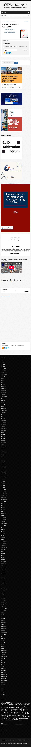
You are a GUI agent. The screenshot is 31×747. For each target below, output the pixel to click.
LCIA (23, 712)
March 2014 (3, 620)
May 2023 (3, 418)
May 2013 (3, 640)
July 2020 (2, 479)
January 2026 (3, 370)
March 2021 (3, 464)
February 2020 (3, 489)
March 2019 (3, 511)
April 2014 (3, 618)
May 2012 (3, 664)
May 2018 (3, 531)
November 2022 (4, 424)
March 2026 (3, 366)
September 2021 (4, 452)
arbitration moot (4, 704)
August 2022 (3, 430)
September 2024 (4, 396)
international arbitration (19, 710)
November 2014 (4, 604)
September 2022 (4, 428)
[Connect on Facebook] (6, 53)
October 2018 (3, 521)
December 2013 (4, 626)
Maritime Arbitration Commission (7, 713)
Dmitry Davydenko (6, 21)
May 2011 (2, 686)
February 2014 (3, 622)
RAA (15, 715)
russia (9, 717)
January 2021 (3, 467)
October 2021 (3, 450)
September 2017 (4, 547)
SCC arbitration (7, 718)
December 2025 (4, 372)
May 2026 (3, 362)
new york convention (4, 715)
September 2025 (4, 374)
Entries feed (3, 728)
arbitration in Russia (26, 703)
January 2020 (3, 491)
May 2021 (3, 460)
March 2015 (3, 598)
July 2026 (2, 360)
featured (22, 709)
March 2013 (3, 644)
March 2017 (3, 559)
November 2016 (4, 567)
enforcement (14, 707)
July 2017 (2, 551)
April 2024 (3, 404)
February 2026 (3, 368)
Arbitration (10, 703)
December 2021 (4, 446)
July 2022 (2, 432)
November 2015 (4, 585)
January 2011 (3, 694)
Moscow (27, 714)
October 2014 (3, 606)
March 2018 (3, 535)
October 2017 (3, 545)
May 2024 (3, 402)
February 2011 (3, 692)
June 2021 (3, 458)
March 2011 (3, 690)
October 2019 (3, 497)
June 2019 (3, 505)
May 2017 (3, 555)
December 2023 (4, 408)
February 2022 (3, 442)
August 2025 (3, 376)
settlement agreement (24, 718)
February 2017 (3, 561)
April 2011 (3, 688)
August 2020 (3, 477)
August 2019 (3, 501)
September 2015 (4, 588)
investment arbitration (8, 712)
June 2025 (3, 380)
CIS (13, 704)
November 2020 (4, 471)
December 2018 (4, 517)
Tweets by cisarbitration (5, 296)
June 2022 (3, 434)
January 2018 (3, 539)
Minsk (15, 713)
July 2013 (2, 636)
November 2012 (4, 652)
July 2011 (2, 682)
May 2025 (3, 382)
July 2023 (2, 414)
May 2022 (3, 436)
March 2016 (3, 581)
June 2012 (3, 662)
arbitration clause (19, 703)
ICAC (27, 709)
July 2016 (2, 575)
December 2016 (4, 565)
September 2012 (4, 656)
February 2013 (3, 646)
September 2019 (4, 499)
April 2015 (3, 596)
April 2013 (3, 642)
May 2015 (3, 594)
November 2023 (4, 410)
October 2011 (3, 678)
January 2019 (3, 515)
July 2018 (2, 527)
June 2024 (3, 400)
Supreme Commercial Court (6, 720)
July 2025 (2, 378)
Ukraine (15, 720)
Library (7, 40)
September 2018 (4, 523)
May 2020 (3, 483)
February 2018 (3, 537)
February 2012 (3, 670)
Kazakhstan (19, 712)
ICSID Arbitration (10, 710)
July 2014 (2, 612)
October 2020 (3, 473)
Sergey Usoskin (15, 718)
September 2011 (4, 680)
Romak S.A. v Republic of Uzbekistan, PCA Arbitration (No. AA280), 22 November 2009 (10, 31)
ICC (2, 710)
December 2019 (4, 493)
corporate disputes (26, 706)
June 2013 (3, 638)
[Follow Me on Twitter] (8, 53)
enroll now (3, 273)
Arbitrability (3, 703)
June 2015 (3, 592)
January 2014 (3, 624)
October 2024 (3, 394)
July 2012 (2, 660)
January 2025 (3, 388)
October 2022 (3, 426)
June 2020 (3, 481)
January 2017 (3, 563)
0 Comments (27, 21)
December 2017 (4, 541)
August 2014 (3, 610)
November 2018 (4, 519)
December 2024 (4, 390)
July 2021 (2, 456)
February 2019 (3, 513)
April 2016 (3, 579)
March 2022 (3, 440)
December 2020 (4, 469)
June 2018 (3, 529)
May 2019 (3, 507)
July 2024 (2, 398)
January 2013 (3, 648)
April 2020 (3, 485)
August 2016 (3, 573)
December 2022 (4, 422)
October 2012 (3, 654)
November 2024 (4, 392)
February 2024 (3, 406)
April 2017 (3, 557)
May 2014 (3, 616)
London (26, 712)
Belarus (10, 704)
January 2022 (3, 444)
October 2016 (3, 569)
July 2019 (2, 503)
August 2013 (3, 634)
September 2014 (4, 608)
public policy (11, 715)
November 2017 (4, 543)
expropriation (15, 709)
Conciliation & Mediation (6, 706)
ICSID (4, 710)
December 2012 (4, 650)
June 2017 (3, 553)
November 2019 (4, 495)
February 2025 (3, 386)
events (10, 709)
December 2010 (4, 696)
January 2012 (3, 672)
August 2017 (3, 549)
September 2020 (4, 475)
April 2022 (3, 438)
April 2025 (3, 384)
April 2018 (3, 533)
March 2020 (3, 487)
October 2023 (3, 412)
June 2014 (3, 614)
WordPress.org (3, 732)
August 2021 (3, 454)
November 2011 (4, 676)
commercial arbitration (21, 704)
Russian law (26, 717)
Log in (2, 726)
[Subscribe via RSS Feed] (4, 53)
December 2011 (4, 674)
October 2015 (3, 587)
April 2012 (3, 666)
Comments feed (4, 730)
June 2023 (3, 416)
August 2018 (3, 525)
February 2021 (3, 466)
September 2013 (4, 632)
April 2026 (3, 364)
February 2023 (3, 420)
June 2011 (3, 684)
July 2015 (2, 590)
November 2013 (4, 628)
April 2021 (3, 462)
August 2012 (3, 658)
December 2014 (4, 602)
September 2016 (4, 571)
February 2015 (3, 600)
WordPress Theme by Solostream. (20, 743)
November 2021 (4, 448)
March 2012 (3, 668)
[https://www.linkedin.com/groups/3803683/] (10, 53)
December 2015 (4, 583)
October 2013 (3, 630)
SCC (2, 718)
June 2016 (3, 577)
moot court (22, 713)
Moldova (18, 713)
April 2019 (3, 509)
